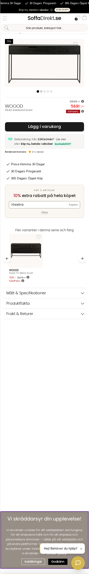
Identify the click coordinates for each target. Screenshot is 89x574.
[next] (82, 258)
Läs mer (61, 139)
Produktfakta (18, 303)
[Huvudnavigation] (5, 18)
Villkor (44, 212)
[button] (44, 9)
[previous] (7, 258)
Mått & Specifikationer (26, 293)
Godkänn (57, 561)
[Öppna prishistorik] (82, 101)
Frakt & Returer (19, 314)
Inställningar (33, 561)
